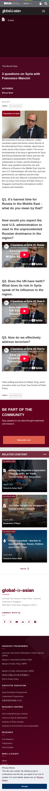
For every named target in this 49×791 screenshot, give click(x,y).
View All (23, 569)
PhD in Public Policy (10, 679)
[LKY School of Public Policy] (12, 3)
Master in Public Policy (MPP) (14, 664)
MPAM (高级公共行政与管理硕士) (15, 675)
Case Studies (7, 747)
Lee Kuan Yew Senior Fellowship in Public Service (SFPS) (23, 654)
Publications (7, 743)
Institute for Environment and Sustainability (20, 726)
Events (5, 764)
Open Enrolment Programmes (14, 692)
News (4, 760)
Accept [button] (24, 786)
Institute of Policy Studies (13, 722)
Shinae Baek (7, 93)
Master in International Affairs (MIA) (17, 660)
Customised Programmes (12, 696)
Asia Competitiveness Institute (15, 714)
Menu (26, 3)
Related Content (14, 454)
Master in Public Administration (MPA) (18, 671)
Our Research (8, 739)
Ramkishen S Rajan (12, 523)
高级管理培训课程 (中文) (12, 700)
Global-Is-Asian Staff (12, 488)
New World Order (15, 106)
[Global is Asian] (11, 11)
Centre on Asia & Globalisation (14, 718)
